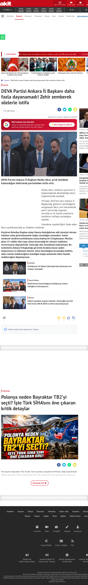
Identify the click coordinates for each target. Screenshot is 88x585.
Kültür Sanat (75, 516)
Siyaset (19, 16)
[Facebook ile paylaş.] (59, 109)
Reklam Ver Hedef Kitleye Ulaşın (27, 560)
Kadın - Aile (63, 511)
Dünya (47, 16)
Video (47, 531)
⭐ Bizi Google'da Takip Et (61, 125)
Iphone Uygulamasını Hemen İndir (67, 560)
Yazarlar (67, 531)
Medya (27, 516)
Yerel (54, 516)
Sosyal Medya (46, 545)
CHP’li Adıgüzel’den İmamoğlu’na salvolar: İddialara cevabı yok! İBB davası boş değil (42, 54)
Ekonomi (28, 16)
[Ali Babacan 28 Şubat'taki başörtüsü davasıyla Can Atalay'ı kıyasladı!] (38, 274)
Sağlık (46, 516)
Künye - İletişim (61, 545)
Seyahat (75, 511)
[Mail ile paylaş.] (75, 109)
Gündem (10, 16)
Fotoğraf (56, 531)
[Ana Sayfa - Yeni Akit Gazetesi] (5, 3)
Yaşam (37, 516)
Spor (54, 16)
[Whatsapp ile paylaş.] (70, 109)
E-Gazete (37, 531)
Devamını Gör (38, 483)
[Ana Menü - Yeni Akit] (2, 16)
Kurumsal (77, 531)
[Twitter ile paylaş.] (65, 109)
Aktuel (61, 16)
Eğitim (63, 516)
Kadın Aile (70, 16)
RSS (72, 545)
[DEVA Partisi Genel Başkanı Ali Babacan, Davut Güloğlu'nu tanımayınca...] (38, 291)
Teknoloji (38, 16)
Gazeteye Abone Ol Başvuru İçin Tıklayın (47, 560)
